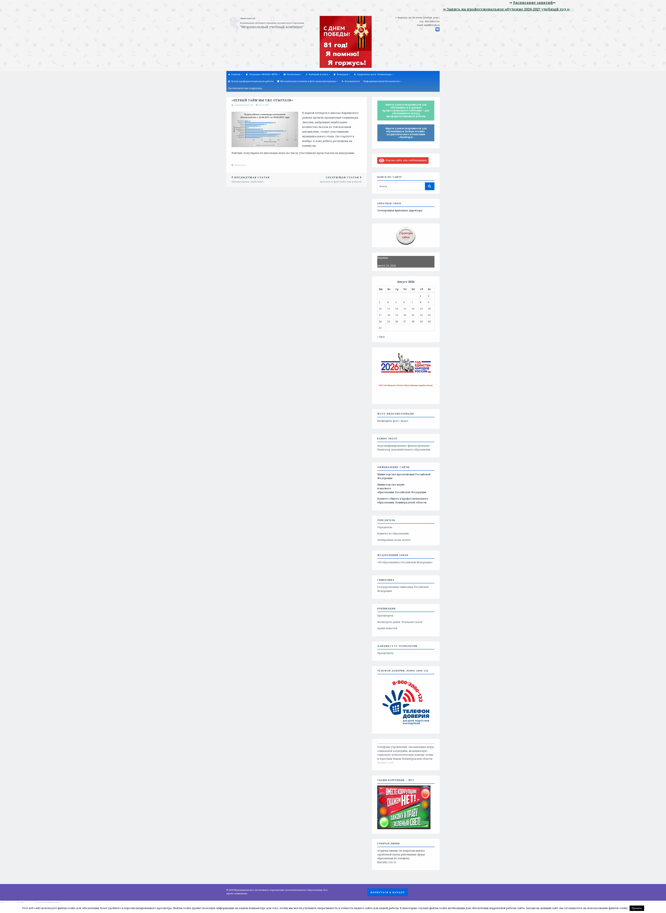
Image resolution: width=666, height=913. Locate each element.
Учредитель (384, 527)
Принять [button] (637, 908)
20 (404, 315)
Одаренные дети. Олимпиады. (374, 74)
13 (404, 308)
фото (396, 420)
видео (404, 420)
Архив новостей (387, 628)
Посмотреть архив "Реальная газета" (400, 622)
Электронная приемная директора (399, 210)
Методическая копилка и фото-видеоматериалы (308, 81)
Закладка (240, 165)
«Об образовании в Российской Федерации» (404, 562)
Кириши (382, 257)
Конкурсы (342, 74)
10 (380, 308)
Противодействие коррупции (245, 88)
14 (413, 308)
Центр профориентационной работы (252, 81)
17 (380, 315)
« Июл (381, 336)
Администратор (243, 104)
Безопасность (352, 81)
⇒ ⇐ (503, 2)
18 (388, 315)
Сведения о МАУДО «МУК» (263, 74)
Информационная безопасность (381, 81)
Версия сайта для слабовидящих (406, 160)
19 (396, 315)
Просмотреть (385, 615)
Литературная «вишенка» (251, 179)
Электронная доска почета (394, 540)
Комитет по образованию (393, 533)
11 (388, 308)
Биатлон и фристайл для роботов (341, 179)
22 (421, 315)
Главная (235, 74)
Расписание (293, 74)
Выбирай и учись (318, 74)
